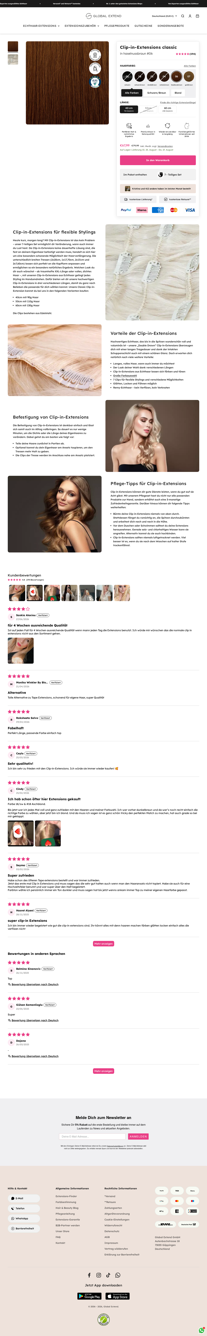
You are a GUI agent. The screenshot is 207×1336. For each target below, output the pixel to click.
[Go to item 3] (52, 593)
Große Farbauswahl (125, 375)
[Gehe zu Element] (13, 60)
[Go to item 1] (17, 593)
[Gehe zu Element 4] (13, 47)
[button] (21, 651)
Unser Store (62, 1231)
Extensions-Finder (66, 1196)
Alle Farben (132, 92)
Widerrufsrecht (113, 1225)
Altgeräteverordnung (117, 1213)
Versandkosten (165, 146)
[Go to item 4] (69, 593)
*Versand (109, 1196)
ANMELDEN (138, 1136)
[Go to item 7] (122, 593)
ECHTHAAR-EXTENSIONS (39, 25)
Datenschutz (111, 1231)
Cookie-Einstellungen (116, 1219)
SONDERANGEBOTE (171, 25)
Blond (178, 92)
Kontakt (60, 1242)
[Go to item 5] (87, 593)
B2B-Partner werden (68, 1225)
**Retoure (110, 1202)
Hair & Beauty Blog (67, 1207)
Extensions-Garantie (68, 1219)
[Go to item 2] (35, 593)
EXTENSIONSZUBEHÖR (80, 25)
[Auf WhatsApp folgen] (118, 1275)
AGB (107, 1237)
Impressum (111, 1242)
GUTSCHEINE (143, 25)
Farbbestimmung (66, 1202)
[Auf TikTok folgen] (108, 1275)
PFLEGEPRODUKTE (117, 25)
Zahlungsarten (113, 1207)
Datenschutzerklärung (115, 1146)
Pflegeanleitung (65, 1213)
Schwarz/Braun (156, 92)
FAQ (58, 1237)
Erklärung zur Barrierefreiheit (121, 1254)
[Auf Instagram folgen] (99, 1275)
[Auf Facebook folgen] (89, 1275)
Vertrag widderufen (116, 1248)
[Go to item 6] (104, 593)
